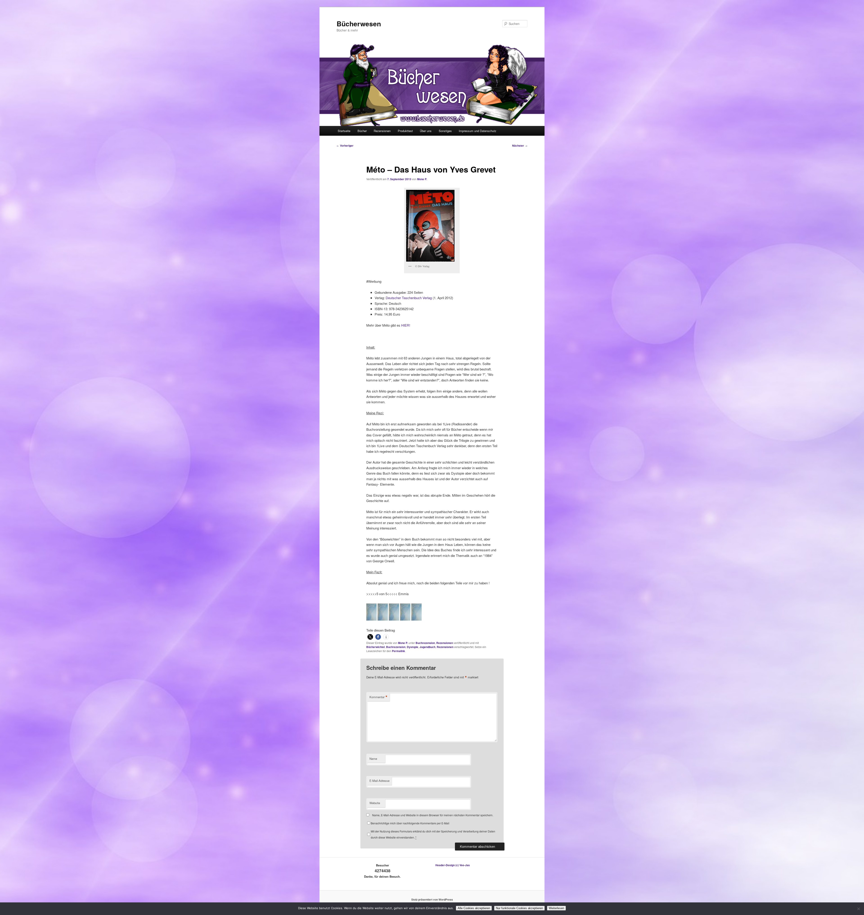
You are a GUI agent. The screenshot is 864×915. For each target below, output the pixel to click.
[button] (370, 637)
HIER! (405, 325)
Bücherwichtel (375, 647)
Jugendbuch (427, 647)
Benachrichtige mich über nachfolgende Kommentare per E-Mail (410, 823)
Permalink (398, 651)
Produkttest (405, 131)
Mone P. (422, 179)
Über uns (426, 131)
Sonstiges (445, 131)
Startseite (344, 131)
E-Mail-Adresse (379, 780)
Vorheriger (345, 146)
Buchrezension (425, 643)
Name (373, 758)
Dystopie (412, 647)
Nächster (519, 146)
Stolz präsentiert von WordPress (432, 899)
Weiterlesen (556, 908)
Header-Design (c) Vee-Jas (452, 865)
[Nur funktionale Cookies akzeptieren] (858, 908)
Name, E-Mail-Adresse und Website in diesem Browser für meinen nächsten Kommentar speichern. (432, 815)
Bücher (362, 131)
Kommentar (378, 697)
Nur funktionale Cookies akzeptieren (519, 908)
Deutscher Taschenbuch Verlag (409, 297)
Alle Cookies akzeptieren (474, 908)
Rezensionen (382, 131)
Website (374, 803)
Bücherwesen (359, 23)
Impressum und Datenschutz (477, 131)
